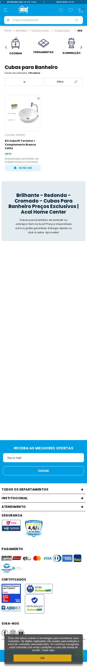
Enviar (43, 470)
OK (42, 658)
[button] (6, 10)
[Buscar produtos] (76, 20)
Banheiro (21, 30)
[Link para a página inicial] (7, 30)
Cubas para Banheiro (64, 30)
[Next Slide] (81, 47)
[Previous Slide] (6, 47)
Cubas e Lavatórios (41, 30)
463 (79, 30)
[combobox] (43, 20)
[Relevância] (23, 82)
